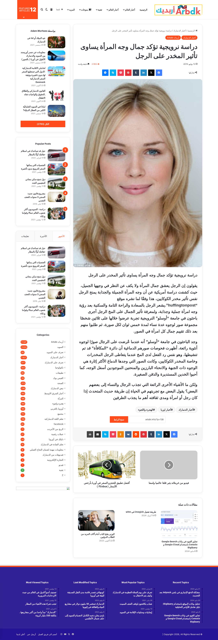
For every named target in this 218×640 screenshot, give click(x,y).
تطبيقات (59, 372)
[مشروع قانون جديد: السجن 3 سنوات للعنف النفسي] (56, 197)
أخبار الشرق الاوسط (53, 393)
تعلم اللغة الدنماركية (54, 419)
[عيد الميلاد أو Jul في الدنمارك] (56, 42)
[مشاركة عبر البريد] (97, 434)
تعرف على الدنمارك (54, 362)
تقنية (100, 9)
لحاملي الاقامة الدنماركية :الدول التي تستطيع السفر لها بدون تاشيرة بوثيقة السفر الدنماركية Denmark (33, 75)
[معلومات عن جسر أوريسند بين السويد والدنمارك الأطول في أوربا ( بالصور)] (56, 56)
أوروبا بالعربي (57, 408)
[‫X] (151, 72)
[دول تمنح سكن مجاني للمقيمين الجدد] (56, 184)
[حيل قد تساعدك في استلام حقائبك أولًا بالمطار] (56, 155)
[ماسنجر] (105, 72)
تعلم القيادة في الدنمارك (52, 444)
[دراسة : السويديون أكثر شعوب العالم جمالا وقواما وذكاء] (56, 213)
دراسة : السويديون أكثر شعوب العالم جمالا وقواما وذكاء (33, 212)
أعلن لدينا (20, 634)
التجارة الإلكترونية (55, 460)
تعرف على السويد (55, 352)
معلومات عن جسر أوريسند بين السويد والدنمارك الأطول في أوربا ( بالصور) (33, 55)
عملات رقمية (57, 434)
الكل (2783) (43, 124)
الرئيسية (143, 9)
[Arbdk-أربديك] (178, 9)
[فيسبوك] (159, 72)
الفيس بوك (58, 378)
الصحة (60, 383)
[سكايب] (113, 72)
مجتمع (60, 414)
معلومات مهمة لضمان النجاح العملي (46, 449)
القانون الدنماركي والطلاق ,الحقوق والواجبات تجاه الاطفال (33, 94)
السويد (60, 347)
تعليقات (25, 236)
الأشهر (61, 236)
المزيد (72, 9)
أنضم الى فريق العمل (47, 634)
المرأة (60, 398)
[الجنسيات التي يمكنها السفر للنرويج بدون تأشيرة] (56, 169)
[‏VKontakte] (128, 434)
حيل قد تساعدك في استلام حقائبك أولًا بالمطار (33, 152)
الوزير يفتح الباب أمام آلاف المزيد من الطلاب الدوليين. (98, 535)
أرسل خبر (31, 634)
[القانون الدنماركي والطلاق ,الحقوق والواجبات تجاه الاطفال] (56, 95)
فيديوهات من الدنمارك (53, 454)
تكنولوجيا (59, 367)
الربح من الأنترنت (55, 429)
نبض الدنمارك (57, 388)
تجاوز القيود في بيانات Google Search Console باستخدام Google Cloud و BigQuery (179, 544)
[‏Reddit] (136, 434)
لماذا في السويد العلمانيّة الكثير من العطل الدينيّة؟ (34, 108)
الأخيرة (43, 236)
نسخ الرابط (119, 419)
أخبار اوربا (166, 409)
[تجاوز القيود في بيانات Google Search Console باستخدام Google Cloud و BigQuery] (179, 524)
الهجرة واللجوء (145, 409)
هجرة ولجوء (57, 403)
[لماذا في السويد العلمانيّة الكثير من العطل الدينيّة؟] (56, 111)
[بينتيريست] (128, 72)
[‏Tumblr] (136, 72)
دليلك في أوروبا (56, 439)
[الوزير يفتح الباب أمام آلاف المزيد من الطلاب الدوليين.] (96, 520)
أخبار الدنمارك (179, 30)
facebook (58, 424)
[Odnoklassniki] (120, 434)
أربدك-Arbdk (173, 37)
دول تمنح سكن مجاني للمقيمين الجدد (35, 180)
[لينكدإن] (143, 72)
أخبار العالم (130, 9)
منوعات (85, 9)
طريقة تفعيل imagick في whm (141, 511)
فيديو (61, 465)
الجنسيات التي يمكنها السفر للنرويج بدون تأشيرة (33, 166)
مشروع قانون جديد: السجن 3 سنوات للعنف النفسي (34, 197)
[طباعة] (90, 434)
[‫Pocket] (120, 72)
